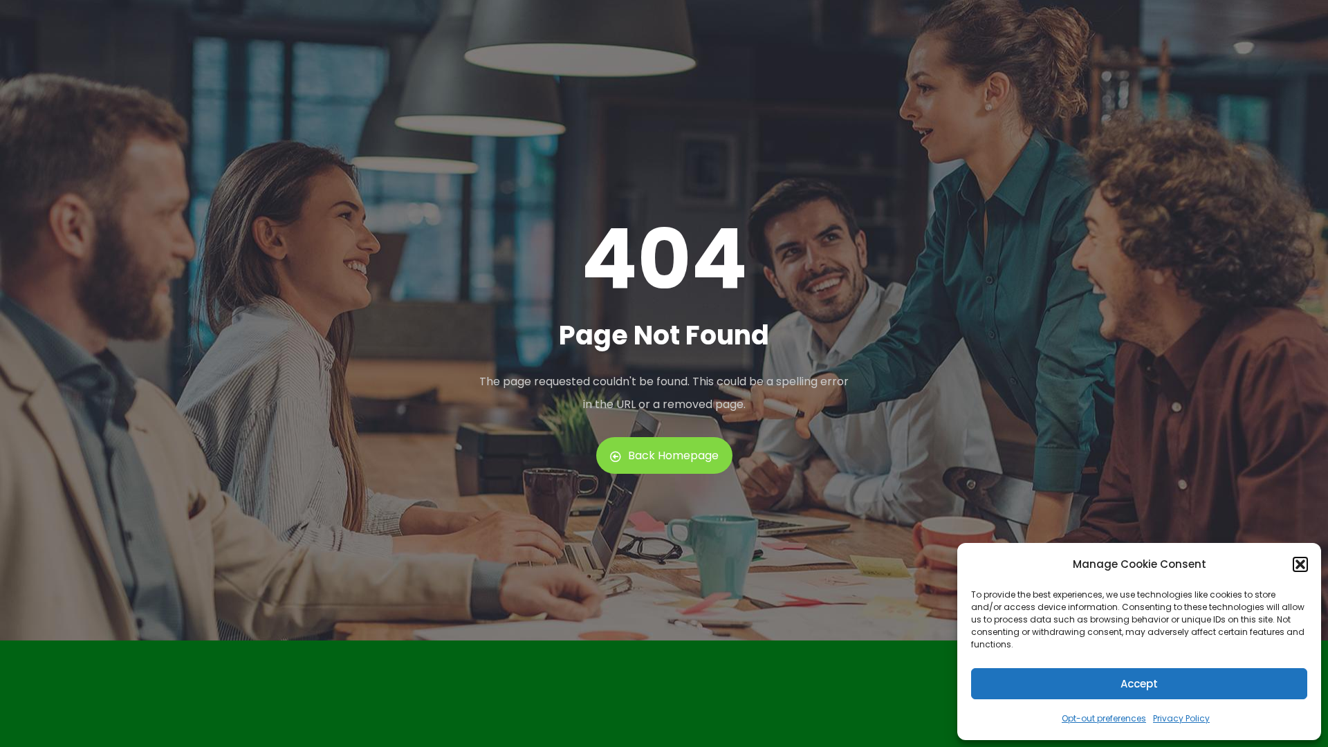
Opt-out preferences (1104, 718)
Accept (1139, 683)
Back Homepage (673, 455)
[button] (1300, 564)
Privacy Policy (1181, 718)
